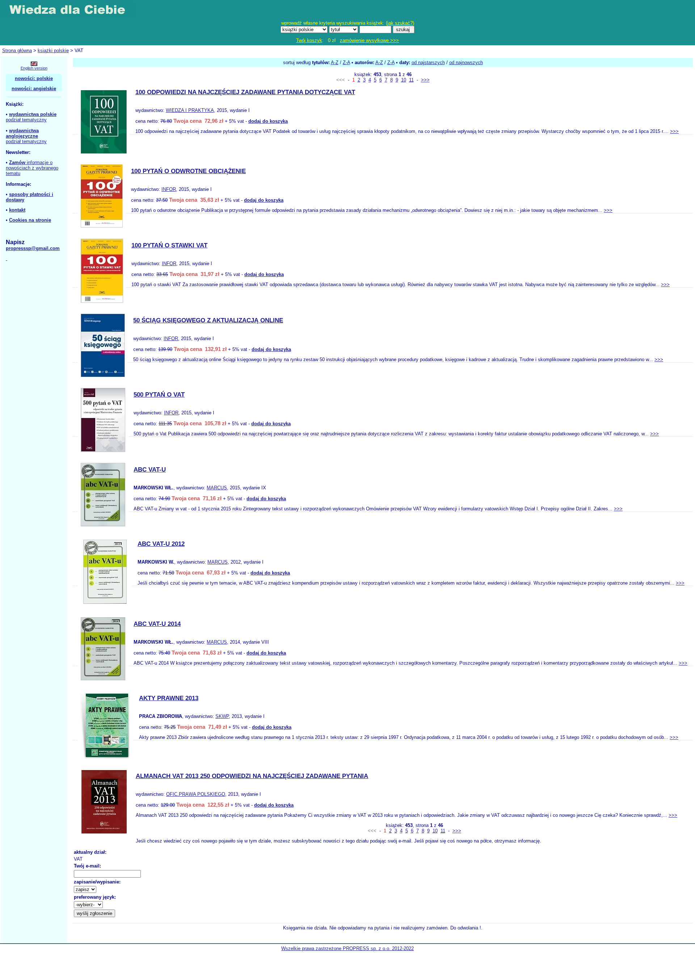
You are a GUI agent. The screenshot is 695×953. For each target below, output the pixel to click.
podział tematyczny (26, 119)
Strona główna (17, 50)
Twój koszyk (309, 40)
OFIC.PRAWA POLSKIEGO (195, 794)
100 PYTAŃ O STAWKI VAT (169, 245)
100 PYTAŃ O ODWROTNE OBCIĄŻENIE (188, 171)
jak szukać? (400, 23)
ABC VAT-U (150, 469)
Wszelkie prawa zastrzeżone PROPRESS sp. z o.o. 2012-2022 (347, 948)
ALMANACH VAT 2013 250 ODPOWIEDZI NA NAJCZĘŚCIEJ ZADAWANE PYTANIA (252, 776)
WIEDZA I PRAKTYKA (190, 110)
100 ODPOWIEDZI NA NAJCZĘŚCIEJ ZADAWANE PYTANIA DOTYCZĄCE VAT (245, 92)
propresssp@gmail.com (33, 248)
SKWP (222, 716)
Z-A (346, 62)
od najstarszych (428, 62)
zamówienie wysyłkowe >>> (369, 40)
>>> (425, 80)
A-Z (334, 62)
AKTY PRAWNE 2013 (168, 698)
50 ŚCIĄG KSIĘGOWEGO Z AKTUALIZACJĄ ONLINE (208, 320)
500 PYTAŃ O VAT (159, 394)
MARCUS (217, 487)
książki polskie (53, 50)
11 (411, 80)
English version (34, 68)
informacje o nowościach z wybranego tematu (32, 168)
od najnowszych (466, 62)
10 (403, 80)
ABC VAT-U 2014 (157, 623)
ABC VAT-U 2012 (161, 543)
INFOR (168, 189)
